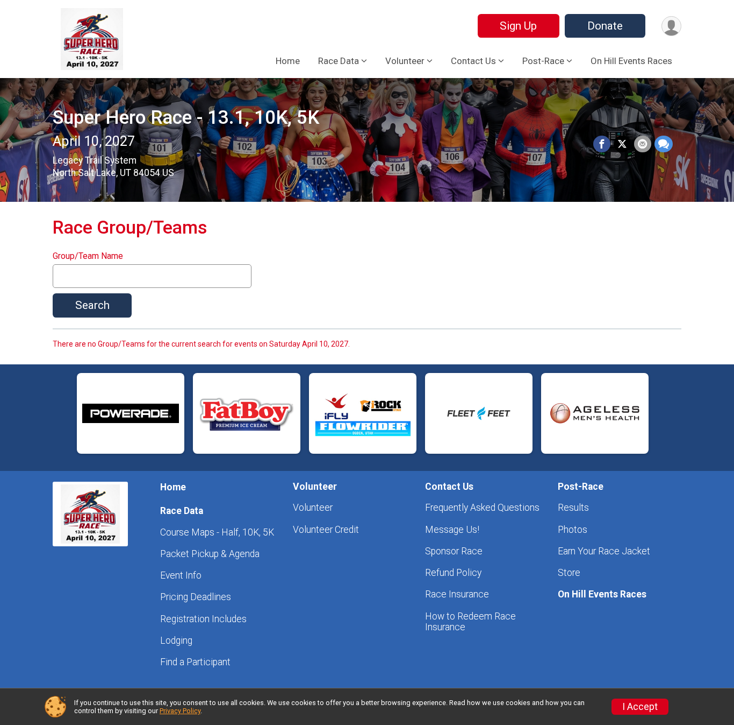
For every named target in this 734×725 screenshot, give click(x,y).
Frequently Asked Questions (482, 507)
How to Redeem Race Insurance (470, 621)
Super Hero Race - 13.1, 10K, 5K (186, 118)
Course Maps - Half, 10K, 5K (217, 532)
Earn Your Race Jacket (604, 551)
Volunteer (313, 507)
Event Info (181, 575)
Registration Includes (203, 619)
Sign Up (518, 25)
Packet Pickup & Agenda (210, 553)
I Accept (640, 706)
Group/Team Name (88, 256)
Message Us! (452, 529)
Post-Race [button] (543, 60)
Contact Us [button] (473, 60)
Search (92, 305)
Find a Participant (195, 662)
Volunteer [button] (404, 60)
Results (573, 507)
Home (288, 60)
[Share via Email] (642, 144)
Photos (572, 529)
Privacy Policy (180, 711)
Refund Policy (453, 572)
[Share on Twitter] (622, 144)
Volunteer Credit (326, 529)
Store (569, 572)
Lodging (176, 640)
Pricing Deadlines (195, 597)
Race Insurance (457, 594)
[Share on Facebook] (601, 144)
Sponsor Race (454, 551)
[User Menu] (671, 26)
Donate (605, 25)
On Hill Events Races (631, 60)
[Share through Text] (663, 144)
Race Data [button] (338, 60)
